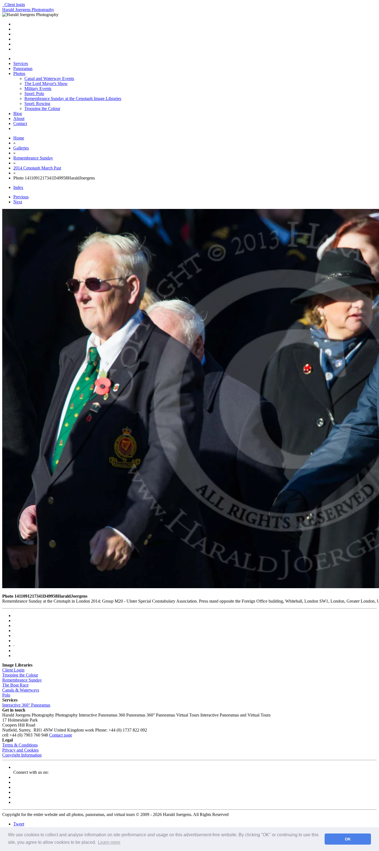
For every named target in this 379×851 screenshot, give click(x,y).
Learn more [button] (109, 842)
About (18, 118)
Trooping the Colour (42, 108)
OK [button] (348, 839)
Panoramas (22, 68)
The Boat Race (15, 685)
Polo (6, 695)
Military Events (37, 88)
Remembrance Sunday (22, 680)
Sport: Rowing (37, 103)
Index (18, 187)
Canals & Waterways (20, 690)
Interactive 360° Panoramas (26, 705)
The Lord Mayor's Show (46, 83)
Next (17, 201)
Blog (17, 113)
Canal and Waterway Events (49, 78)
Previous (21, 196)
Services (20, 63)
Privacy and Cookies (20, 750)
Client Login (13, 670)
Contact (20, 123)
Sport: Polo (34, 93)
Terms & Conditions (20, 745)
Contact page (60, 735)
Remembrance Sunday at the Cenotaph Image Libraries (72, 98)
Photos (19, 73)
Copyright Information (22, 755)
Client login (13, 4)
